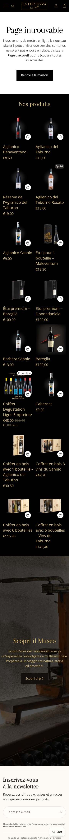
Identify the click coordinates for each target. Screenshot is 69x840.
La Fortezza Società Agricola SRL (34, 837)
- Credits (56, 837)
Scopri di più (34, 678)
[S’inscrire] (60, 812)
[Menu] (6, 6)
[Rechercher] (12, 6)
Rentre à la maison (34, 75)
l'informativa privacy (41, 824)
